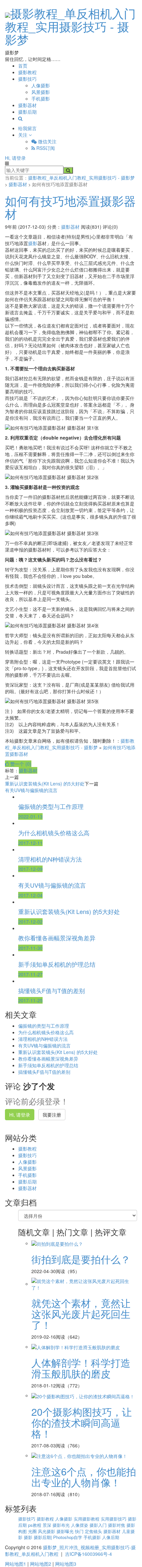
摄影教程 (27, 72)
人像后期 (110, 1537)
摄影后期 (27, 111)
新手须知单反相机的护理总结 (48, 1065)
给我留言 (27, 128)
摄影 (32, 243)
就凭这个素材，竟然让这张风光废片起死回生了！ (80, 1314)
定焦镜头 (94, 1531)
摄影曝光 (65, 1531)
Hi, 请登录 (15, 158)
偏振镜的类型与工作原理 (43, 1025)
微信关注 (46, 141)
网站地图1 (15, 1563)
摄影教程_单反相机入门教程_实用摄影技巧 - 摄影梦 (70, 26)
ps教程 (35, 1525)
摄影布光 (62, 1525)
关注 (23, 134)
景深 (48, 1525)
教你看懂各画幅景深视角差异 (48, 1058)
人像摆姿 (80, 1525)
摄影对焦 (117, 1525)
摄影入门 (98, 1525)
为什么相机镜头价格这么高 (46, 1032)
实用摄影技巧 (114, 1519)
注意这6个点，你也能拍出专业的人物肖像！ (83, 1476)
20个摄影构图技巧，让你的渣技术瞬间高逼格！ (81, 1422)
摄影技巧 (27, 78)
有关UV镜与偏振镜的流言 (31, 790)
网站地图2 (40, 1563)
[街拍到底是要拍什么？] (57, 1243)
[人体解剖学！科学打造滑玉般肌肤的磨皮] (75, 1346)
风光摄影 (47, 1531)
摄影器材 (27, 105)
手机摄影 (40, 98)
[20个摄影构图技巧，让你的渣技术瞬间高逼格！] (82, 1395)
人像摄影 (40, 85)
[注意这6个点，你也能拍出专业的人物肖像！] (79, 1455)
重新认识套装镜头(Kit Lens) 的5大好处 (45, 783)
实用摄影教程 (87, 1519)
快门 (80, 1531)
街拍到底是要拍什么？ (80, 1259)
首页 (22, 65)
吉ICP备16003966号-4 (88, 1554)
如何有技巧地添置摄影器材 (70, 207)
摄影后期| (43, 1537)
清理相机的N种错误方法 (43, 1039)
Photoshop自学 (68, 1537)
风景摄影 (40, 92)
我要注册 (52, 1114)
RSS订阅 (45, 148)
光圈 (33, 1531)
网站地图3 (65, 1563)
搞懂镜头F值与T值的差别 (44, 1071)
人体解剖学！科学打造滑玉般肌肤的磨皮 (80, 1368)
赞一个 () (20, 763)
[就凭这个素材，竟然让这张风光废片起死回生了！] (84, 1283)
